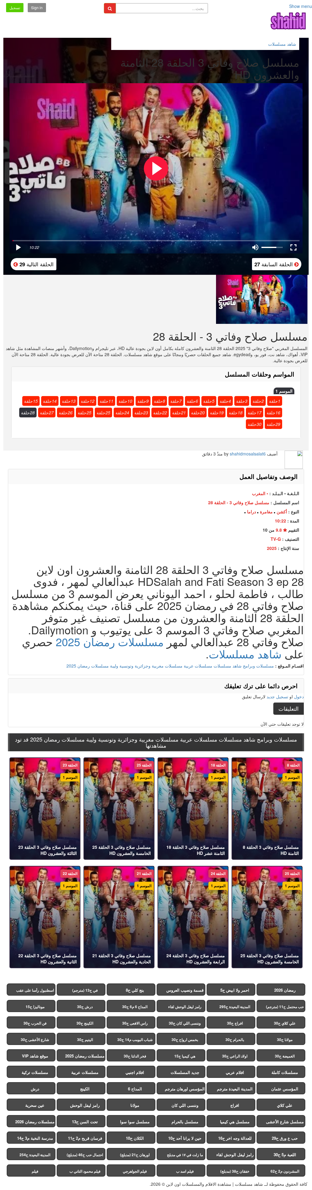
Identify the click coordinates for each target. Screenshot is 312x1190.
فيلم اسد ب (185, 1171)
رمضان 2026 (285, 990)
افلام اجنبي (135, 1072)
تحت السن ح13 (85, 1121)
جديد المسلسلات (185, 1072)
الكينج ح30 (84, 1023)
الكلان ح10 (135, 1138)
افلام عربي (235, 1072)
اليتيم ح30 (85, 1039)
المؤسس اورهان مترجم (185, 1089)
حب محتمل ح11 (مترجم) (285, 1006)
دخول (299, 696)
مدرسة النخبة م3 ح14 (35, 1138)
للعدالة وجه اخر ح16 (235, 1138)
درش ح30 (85, 1006)
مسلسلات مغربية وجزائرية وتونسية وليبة (146, 666)
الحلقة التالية (36, 264)
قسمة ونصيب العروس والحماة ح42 (185, 991)
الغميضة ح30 (285, 1056)
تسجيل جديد (277, 696)
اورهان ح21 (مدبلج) (135, 1154)
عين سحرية (34, 1105)
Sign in (37, 7)
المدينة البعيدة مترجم (235, 1089)
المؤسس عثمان (284, 1089)
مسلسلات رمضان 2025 (110, 641)
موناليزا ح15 (35, 1006)
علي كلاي (284, 1105)
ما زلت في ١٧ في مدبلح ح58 (185, 1156)
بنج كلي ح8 (135, 990)
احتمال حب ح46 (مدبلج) (85, 1154)
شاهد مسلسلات (245, 653)
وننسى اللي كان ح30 (185, 1023)
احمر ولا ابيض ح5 (234, 990)
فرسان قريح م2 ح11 (85, 1138)
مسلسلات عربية (198, 666)
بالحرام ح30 (234, 1039)
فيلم (35, 1171)
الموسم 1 (283, 391)
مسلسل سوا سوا (135, 1121)
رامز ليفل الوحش (85, 1105)
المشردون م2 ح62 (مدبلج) (285, 1172)
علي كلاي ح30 (285, 1023)
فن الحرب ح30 (35, 1023)
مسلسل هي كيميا (235, 1121)
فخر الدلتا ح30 (135, 1056)
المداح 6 (135, 1089)
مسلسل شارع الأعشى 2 (285, 1123)
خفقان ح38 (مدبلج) (234, 1171)
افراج (234, 1105)
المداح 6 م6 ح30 (134, 1006)
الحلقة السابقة (274, 264)
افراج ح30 (235, 1023)
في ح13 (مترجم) (85, 990)
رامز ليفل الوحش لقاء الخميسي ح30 (184, 1008)
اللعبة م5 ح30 (285, 1154)
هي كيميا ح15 (184, 1056)
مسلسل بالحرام (185, 1121)
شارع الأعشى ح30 (35, 1039)
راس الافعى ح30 (135, 1023)
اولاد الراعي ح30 (234, 1056)
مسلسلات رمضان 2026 (35, 1121)
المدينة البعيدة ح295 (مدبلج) (234, 1008)
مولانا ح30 (284, 1039)
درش (35, 1089)
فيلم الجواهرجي (135, 1171)
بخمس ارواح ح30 (185, 1039)
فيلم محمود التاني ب (85, 1171)
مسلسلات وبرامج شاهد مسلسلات (244, 666)
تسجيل (14, 7)
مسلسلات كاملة (284, 1072)
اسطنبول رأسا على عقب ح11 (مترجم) (35, 991)
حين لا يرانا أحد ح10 (184, 1138)
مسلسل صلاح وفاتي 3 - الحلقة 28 (238, 502)
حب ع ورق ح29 (285, 1138)
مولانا (134, 1105)
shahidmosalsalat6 (248, 454)
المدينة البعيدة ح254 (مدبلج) (35, 1156)
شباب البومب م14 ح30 (135, 1039)
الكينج (85, 1089)
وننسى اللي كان (185, 1105)
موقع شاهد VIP (35, 1056)
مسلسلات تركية (35, 1072)
